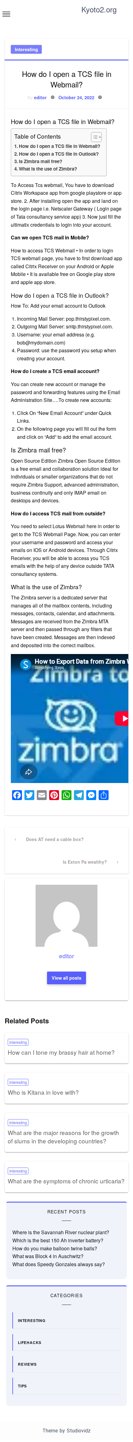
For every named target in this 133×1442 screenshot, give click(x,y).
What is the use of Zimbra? (48, 168)
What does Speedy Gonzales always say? (58, 1264)
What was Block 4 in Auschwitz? (48, 1256)
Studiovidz (79, 1431)
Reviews (27, 1364)
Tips (22, 1386)
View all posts (66, 978)
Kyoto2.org (99, 9)
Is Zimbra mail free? (40, 161)
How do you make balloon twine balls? (54, 1248)
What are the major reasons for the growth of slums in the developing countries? (63, 1136)
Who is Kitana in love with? (43, 1092)
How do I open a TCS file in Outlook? (59, 153)
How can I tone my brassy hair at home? (61, 1052)
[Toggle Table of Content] (93, 137)
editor (40, 97)
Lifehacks (29, 1342)
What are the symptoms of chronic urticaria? (66, 1181)
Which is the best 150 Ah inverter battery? (57, 1240)
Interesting (26, 49)
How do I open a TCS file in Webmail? (59, 146)
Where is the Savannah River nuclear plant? (60, 1232)
